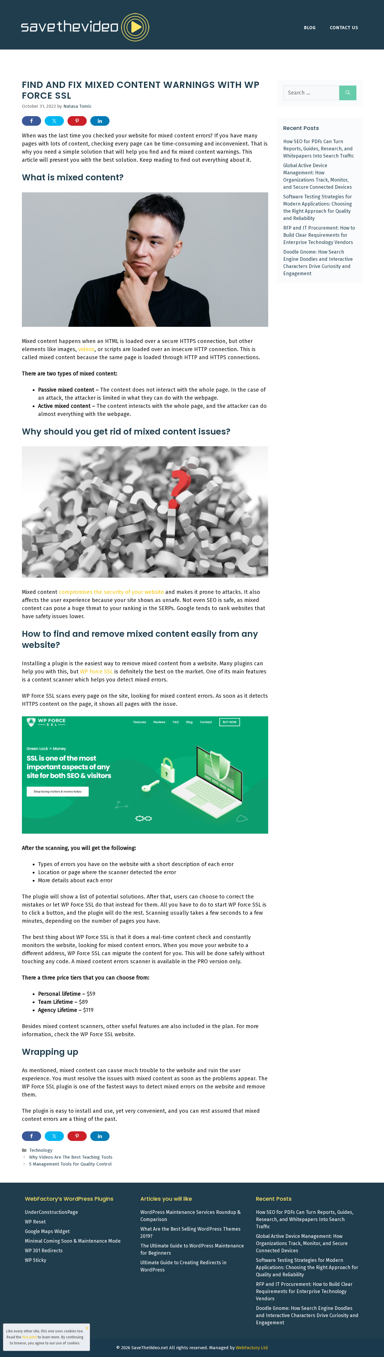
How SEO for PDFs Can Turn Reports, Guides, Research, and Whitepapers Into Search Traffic (318, 149)
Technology (40, 1150)
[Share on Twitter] (54, 121)
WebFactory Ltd (252, 1347)
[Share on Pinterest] (77, 121)
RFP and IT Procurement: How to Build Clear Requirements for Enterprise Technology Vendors (319, 235)
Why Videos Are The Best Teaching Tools (70, 1157)
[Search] (347, 93)
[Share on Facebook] (31, 121)
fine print (29, 1337)
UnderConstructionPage (51, 1212)
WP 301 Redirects (44, 1250)
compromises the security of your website (111, 592)
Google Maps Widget (47, 1231)
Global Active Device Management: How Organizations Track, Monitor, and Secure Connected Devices (302, 1243)
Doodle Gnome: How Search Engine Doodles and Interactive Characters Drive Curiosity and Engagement (307, 1315)
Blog (310, 27)
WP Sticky (35, 1260)
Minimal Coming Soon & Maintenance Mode (73, 1241)
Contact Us (344, 27)
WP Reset (35, 1222)
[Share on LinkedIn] (100, 121)
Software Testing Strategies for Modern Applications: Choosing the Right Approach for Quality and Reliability (307, 1267)
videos (86, 349)
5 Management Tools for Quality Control (70, 1164)
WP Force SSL (96, 671)
